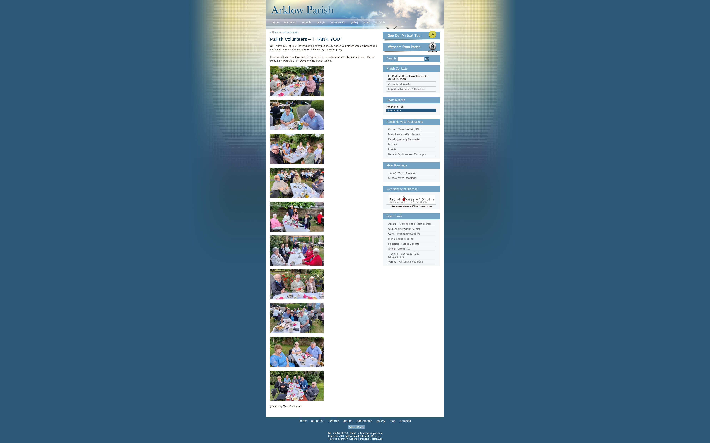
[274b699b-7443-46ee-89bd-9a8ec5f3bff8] (297, 264)
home (275, 22)
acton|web (377, 438)
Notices (392, 144)
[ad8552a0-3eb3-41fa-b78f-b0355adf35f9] (297, 366)
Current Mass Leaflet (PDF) (404, 129)
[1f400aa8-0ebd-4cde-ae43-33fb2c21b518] (297, 95)
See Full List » (394, 110)
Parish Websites (350, 438)
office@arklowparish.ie (370, 433)
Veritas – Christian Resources (405, 261)
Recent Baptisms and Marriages (407, 154)
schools (306, 22)
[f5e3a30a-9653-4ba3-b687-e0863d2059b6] (297, 399)
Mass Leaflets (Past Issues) (404, 134)
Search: (391, 58)
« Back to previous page (284, 32)
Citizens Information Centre (404, 228)
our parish (290, 22)
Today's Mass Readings (402, 172)
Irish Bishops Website (400, 238)
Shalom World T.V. (399, 248)
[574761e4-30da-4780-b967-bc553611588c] (297, 298)
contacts (380, 22)
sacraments (338, 22)
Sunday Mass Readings (402, 177)
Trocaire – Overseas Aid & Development (403, 255)
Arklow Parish (356, 427)
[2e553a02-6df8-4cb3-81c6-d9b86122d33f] (297, 129)
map (366, 22)
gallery (355, 22)
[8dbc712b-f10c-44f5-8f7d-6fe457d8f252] (297, 196)
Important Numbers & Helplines (406, 88)
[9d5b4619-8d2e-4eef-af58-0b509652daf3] (297, 230)
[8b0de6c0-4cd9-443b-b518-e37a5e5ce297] (297, 163)
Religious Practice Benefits (403, 243)
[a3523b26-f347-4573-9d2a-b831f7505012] (297, 332)
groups (321, 22)
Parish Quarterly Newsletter (404, 139)
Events (392, 149)
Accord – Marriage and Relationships (410, 223)
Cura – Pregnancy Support (404, 233)
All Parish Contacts (399, 83)
